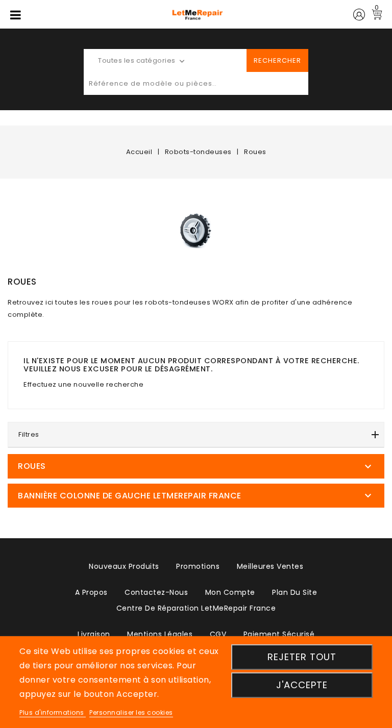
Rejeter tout (301, 656)
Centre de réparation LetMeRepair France (196, 608)
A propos (91, 592)
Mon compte (230, 592)
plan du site (294, 592)
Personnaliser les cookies (131, 712)
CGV (218, 634)
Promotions (197, 566)
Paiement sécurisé (279, 634)
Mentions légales (159, 634)
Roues (32, 466)
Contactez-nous (156, 592)
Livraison (94, 634)
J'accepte (302, 685)
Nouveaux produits (124, 566)
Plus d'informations (52, 712)
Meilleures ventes (270, 566)
